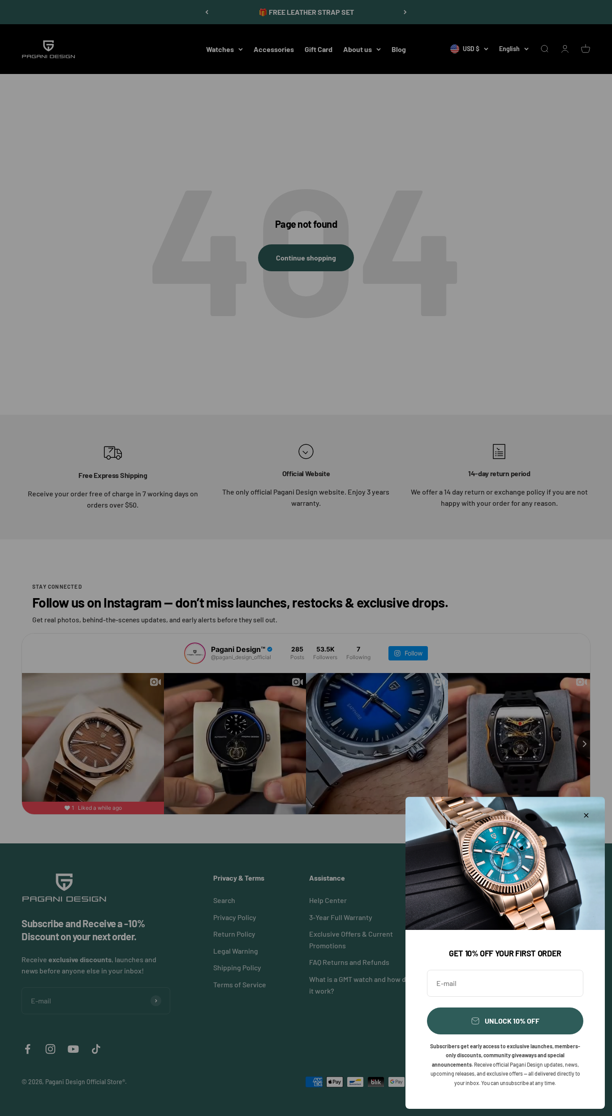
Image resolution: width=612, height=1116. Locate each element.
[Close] (586, 815)
